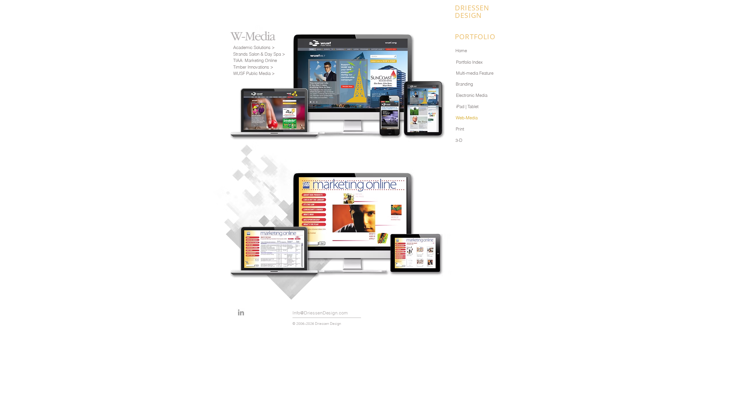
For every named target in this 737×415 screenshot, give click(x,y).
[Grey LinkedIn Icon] (241, 312)
